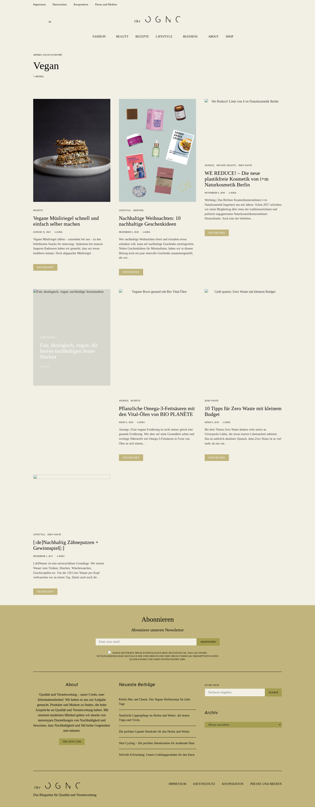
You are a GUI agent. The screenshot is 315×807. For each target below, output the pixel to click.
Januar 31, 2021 (42, 232)
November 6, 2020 (215, 193)
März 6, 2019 (212, 422)
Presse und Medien (106, 4)
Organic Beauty (226, 165)
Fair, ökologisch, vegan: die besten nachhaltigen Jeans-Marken (69, 351)
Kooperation (81, 4)
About (213, 36)
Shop (230, 36)
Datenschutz (59, 4)
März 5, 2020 (126, 422)
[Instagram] (43, 19)
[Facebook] (36, 19)
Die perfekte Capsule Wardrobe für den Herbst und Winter (154, 731)
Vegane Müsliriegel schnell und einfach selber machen (66, 221)
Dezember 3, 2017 (43, 556)
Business (190, 36)
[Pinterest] (75, 753)
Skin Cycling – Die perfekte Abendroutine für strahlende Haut (156, 743)
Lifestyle (164, 36)
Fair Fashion (47, 337)
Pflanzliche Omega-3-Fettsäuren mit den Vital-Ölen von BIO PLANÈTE (157, 411)
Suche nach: (212, 685)
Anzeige (209, 165)
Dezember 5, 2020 (129, 232)
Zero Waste (245, 165)
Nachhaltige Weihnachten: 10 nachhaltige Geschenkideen (150, 221)
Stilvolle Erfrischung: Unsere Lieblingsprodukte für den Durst (157, 754)
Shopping (138, 210)
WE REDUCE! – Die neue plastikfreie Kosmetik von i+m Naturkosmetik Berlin (236, 178)
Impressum (39, 4)
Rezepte (142, 36)
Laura (58, 232)
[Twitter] (82, 753)
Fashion (99, 36)
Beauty (122, 36)
